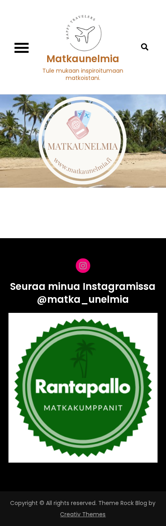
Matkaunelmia (82, 58)
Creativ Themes (83, 514)
